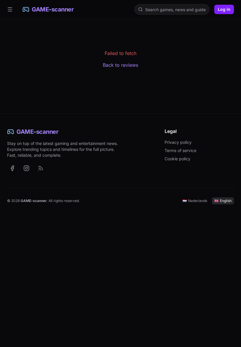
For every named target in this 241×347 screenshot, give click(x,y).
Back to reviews (120, 65)
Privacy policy (178, 142)
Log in (224, 9)
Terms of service (180, 150)
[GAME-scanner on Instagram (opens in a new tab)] (26, 168)
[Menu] (10, 9)
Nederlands (195, 200)
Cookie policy (177, 158)
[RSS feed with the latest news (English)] (40, 168)
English (223, 200)
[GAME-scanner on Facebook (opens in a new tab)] (12, 168)
